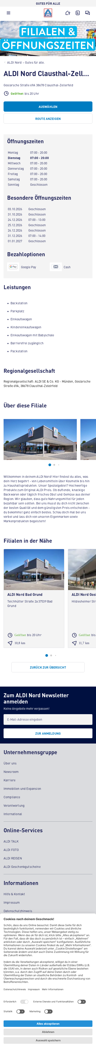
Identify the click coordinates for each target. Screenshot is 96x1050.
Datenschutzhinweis (18, 911)
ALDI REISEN (13, 858)
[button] (8, 14)
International (13, 814)
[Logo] (48, 12)
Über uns (10, 763)
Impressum (12, 902)
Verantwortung (14, 805)
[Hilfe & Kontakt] (87, 13)
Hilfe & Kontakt (14, 894)
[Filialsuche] (68, 13)
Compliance (12, 797)
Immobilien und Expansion (22, 788)
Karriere (9, 780)
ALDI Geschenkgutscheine (22, 866)
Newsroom (11, 771)
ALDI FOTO (11, 849)
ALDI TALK (11, 841)
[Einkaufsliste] (77, 13)
